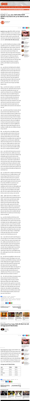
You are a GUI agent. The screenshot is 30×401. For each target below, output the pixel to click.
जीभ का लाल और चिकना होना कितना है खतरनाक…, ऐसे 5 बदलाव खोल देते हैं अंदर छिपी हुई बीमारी (25, 39)
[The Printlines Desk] (2, 22)
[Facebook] (25, 0)
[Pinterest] (27, 28)
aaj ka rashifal (8, 296)
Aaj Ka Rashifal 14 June (13, 296)
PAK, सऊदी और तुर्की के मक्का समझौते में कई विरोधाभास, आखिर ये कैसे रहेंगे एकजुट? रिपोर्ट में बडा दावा (26, 56)
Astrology (16, 320)
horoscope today (6, 299)
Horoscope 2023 (2, 299)
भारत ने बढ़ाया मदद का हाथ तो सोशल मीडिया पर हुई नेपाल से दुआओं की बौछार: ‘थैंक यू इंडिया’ (26, 47)
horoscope (14, 298)
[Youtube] (28, 0)
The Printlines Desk (7, 21)
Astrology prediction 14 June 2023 (4, 298)
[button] (28, 7)
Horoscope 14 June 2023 (18, 298)
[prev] (27, 9)
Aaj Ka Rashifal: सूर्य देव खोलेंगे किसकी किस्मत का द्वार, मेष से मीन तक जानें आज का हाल (11, 318)
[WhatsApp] (28, 28)
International (25, 41)
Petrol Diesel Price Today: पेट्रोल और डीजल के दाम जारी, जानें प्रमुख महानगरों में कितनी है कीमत (16, 307)
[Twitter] (27, 0)
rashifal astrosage (18, 299)
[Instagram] (26, 0)
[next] (28, 9)
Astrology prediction (12, 297)
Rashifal (10, 299)
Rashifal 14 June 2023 (14, 299)
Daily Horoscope (10, 298)
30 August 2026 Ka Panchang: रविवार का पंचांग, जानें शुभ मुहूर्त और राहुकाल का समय (26, 51)
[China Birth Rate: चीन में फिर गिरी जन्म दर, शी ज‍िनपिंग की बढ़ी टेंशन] (23, 42)
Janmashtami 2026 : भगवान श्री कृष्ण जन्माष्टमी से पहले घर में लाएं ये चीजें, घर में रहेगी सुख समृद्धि (18, 318)
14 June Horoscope (5, 296)
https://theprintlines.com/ (6, 22)
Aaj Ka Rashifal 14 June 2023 (3, 297)
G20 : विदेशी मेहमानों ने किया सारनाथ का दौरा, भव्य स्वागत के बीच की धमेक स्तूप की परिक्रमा (5, 307)
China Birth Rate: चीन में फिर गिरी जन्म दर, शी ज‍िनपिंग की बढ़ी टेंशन (26, 43)
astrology (8, 297)
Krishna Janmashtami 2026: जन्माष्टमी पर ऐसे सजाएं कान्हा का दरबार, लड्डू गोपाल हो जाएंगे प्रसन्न (26, 318)
